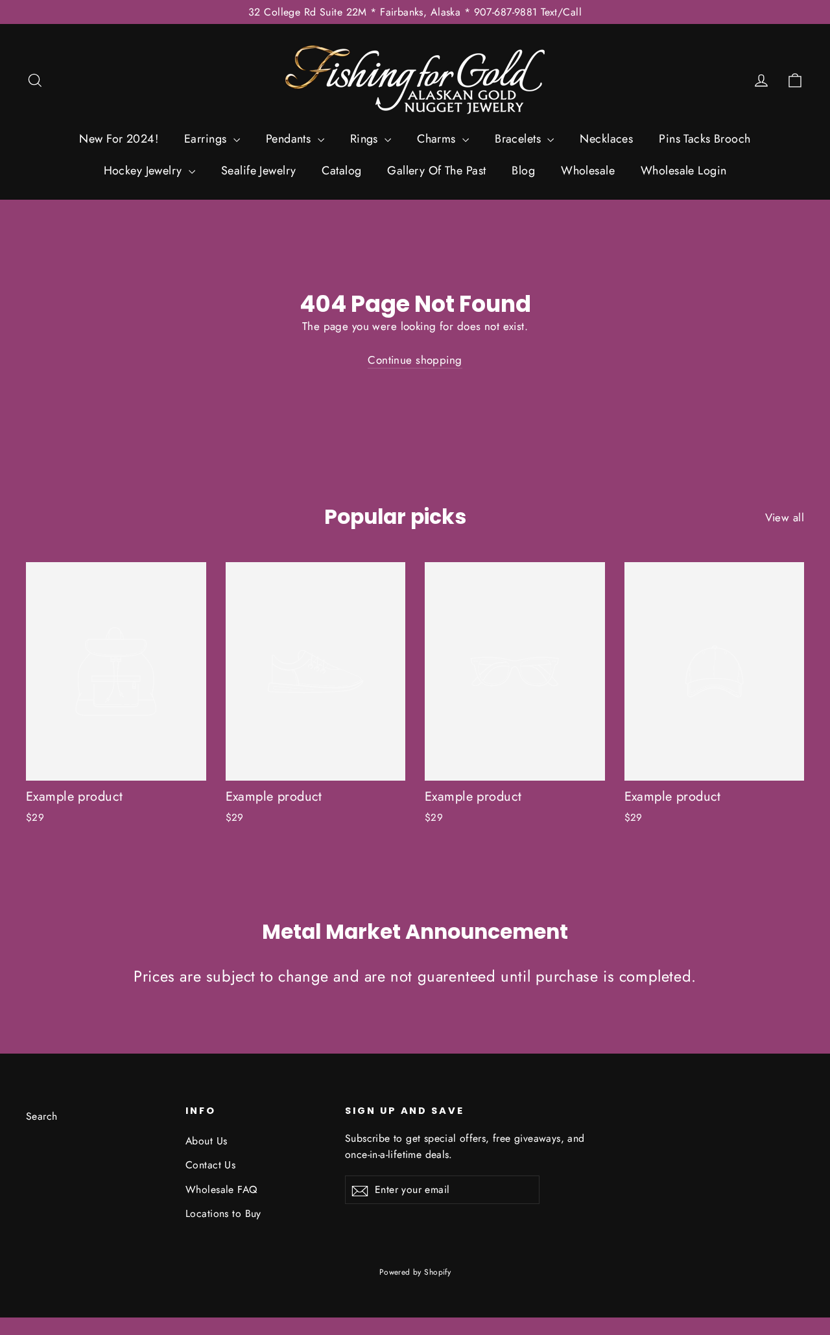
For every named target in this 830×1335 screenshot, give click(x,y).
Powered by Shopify (415, 1272)
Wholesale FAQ (221, 1189)
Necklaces (606, 138)
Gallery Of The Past (436, 170)
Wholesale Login (683, 170)
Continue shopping (415, 360)
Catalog (341, 170)
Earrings (207, 138)
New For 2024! (118, 138)
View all (784, 517)
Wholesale (588, 170)
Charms (438, 138)
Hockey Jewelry (144, 170)
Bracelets (519, 138)
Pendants (290, 138)
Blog (523, 170)
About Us (206, 1140)
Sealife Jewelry (258, 170)
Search (42, 1116)
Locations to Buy (223, 1213)
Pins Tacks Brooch (704, 138)
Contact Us (210, 1164)
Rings (366, 138)
